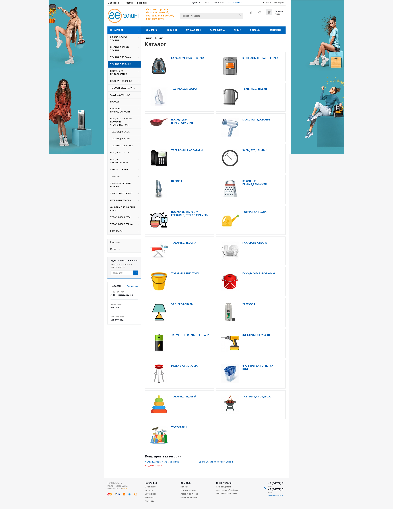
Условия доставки (189, 494)
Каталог (118, 30)
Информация (224, 483)
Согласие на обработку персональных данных (227, 491)
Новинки (172, 30)
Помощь (255, 30)
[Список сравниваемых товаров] (252, 13)
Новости (149, 490)
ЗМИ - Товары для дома (122, 295)
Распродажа (217, 30)
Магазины (149, 501)
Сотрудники (150, 494)
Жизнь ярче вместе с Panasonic (163, 462)
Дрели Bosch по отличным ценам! (216, 462)
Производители (223, 487)
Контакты (275, 30)
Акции (237, 30)
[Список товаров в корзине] (275, 14)
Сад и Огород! (117, 320)
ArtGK (124, 489)
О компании (150, 487)
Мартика (115, 307)
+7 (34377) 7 (195, 3)
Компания (152, 30)
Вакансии (149, 497)
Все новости (132, 286)
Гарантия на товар (189, 497)
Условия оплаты (188, 490)
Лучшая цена (193, 30)
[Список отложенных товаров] (259, 13)
